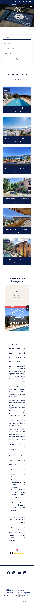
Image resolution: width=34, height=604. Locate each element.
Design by (26, 595)
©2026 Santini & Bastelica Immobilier (17, 590)
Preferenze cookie (10, 595)
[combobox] (17, 38)
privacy (9, 601)
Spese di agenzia (24, 593)
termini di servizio (17, 601)
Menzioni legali (11, 593)
